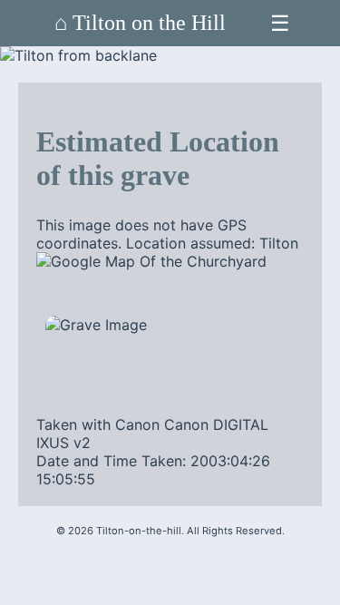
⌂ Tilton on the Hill (140, 22)
